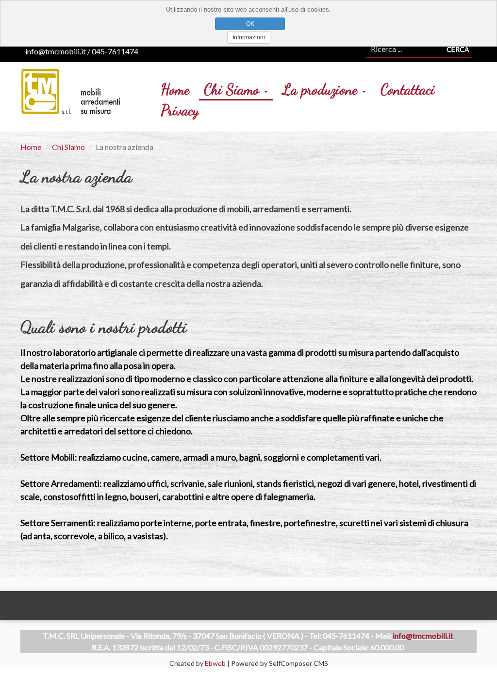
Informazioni (248, 37)
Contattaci (408, 89)
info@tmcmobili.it (423, 635)
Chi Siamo (233, 89)
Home (175, 89)
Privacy (180, 110)
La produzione (321, 89)
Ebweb (215, 663)
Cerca (458, 49)
